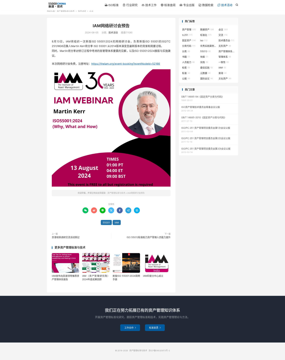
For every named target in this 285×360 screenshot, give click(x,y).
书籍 (186, 56)
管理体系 (225, 56)
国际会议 (206, 78)
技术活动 (225, 5)
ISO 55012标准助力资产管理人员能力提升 (149, 237)
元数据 (205, 73)
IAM (117, 222)
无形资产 (225, 45)
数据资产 (207, 29)
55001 (106, 222)
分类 (186, 51)
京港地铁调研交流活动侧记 (65, 237)
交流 (223, 34)
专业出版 (187, 5)
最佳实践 (206, 67)
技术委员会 (226, 40)
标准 (186, 73)
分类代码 (188, 45)
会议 (223, 29)
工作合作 (130, 327)
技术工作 (149, 5)
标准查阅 (168, 5)
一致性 (224, 62)
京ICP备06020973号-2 (159, 350)
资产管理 (189, 29)
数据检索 (206, 5)
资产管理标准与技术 (57, 5)
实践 (204, 62)
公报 (186, 78)
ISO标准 (112, 5)
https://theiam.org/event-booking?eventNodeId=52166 (125, 63)
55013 (205, 51)
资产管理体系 (227, 51)
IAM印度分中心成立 (153, 275)
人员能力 (188, 62)
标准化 (205, 34)
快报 (204, 56)
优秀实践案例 (208, 45)
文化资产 (225, 78)
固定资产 (189, 40)
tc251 (187, 34)
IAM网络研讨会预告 (111, 25)
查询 (223, 73)
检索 (186, 67)
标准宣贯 (155, 327)
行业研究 (130, 5)
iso (203, 40)
